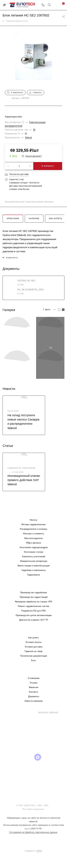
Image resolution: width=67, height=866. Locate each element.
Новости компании (34, 701)
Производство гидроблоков (33, 592)
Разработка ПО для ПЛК (33, 611)
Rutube (29, 757)
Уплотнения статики (33, 552)
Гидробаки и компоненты (33, 570)
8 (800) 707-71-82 (24, 712)
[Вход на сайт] (50, 805)
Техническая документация (33, 656)
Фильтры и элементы (33, 533)
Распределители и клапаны (33, 529)
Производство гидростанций (33, 597)
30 (34, 129)
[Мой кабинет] (55, 5)
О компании (33, 678)
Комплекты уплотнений (33, 556)
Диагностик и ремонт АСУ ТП (33, 620)
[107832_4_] (50, 364)
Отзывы (33, 682)
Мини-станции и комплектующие (34, 565)
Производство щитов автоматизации (34, 615)
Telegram (12, 757)
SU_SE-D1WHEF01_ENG (30, 289)
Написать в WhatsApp (19, 741)
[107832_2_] (50, 331)
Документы (33, 696)
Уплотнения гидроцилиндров (34, 547)
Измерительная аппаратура (33, 561)
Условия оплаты (33, 642)
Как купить (55, 218)
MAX (37, 757)
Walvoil (28, 137)
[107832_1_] (17, 331)
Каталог (33, 513)
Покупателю (34, 631)
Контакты (33, 692)
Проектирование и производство (33, 586)
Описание (13, 218)
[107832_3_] (17, 364)
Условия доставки (33, 647)
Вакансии (33, 687)
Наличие (34, 218)
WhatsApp (45, 757)
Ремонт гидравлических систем (33, 606)
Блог (33, 660)
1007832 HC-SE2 (26, 280)
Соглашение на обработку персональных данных (33, 832)
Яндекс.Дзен (54, 757)
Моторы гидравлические (33, 524)
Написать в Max (52, 740)
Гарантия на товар (33, 651)
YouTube (21, 757)
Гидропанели (33, 575)
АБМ (39, 851)
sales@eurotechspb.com (36, 718)
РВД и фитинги (33, 543)
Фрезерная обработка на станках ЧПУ (33, 601)
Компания (33, 671)
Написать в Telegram (35, 741)
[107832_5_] (33, 55)
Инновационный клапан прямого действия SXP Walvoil (23, 480)
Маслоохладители (33, 538)
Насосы (33, 520)
